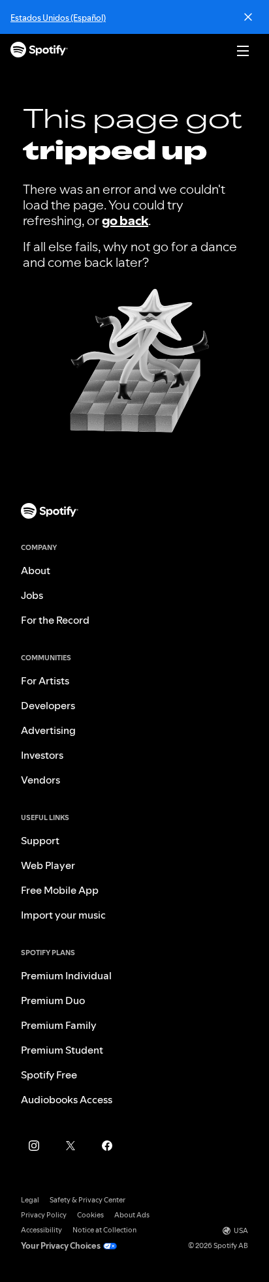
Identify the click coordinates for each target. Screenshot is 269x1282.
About (35, 570)
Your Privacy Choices (61, 1245)
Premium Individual (66, 975)
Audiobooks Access (66, 1099)
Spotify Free (49, 1074)
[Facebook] (107, 1146)
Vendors (40, 779)
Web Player (48, 865)
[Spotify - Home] (39, 51)
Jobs (32, 595)
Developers (48, 705)
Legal (30, 1200)
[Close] (248, 17)
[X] (70, 1146)
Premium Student (62, 1050)
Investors (42, 755)
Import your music (63, 915)
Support (40, 840)
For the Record (55, 620)
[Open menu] (243, 51)
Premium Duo (53, 1000)
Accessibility (41, 1230)
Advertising (48, 730)
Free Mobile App (60, 890)
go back (125, 220)
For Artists (45, 680)
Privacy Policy (44, 1215)
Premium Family (59, 1025)
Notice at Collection (104, 1230)
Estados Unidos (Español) (58, 17)
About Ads (132, 1215)
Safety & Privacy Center (87, 1200)
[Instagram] (34, 1146)
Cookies (90, 1215)
